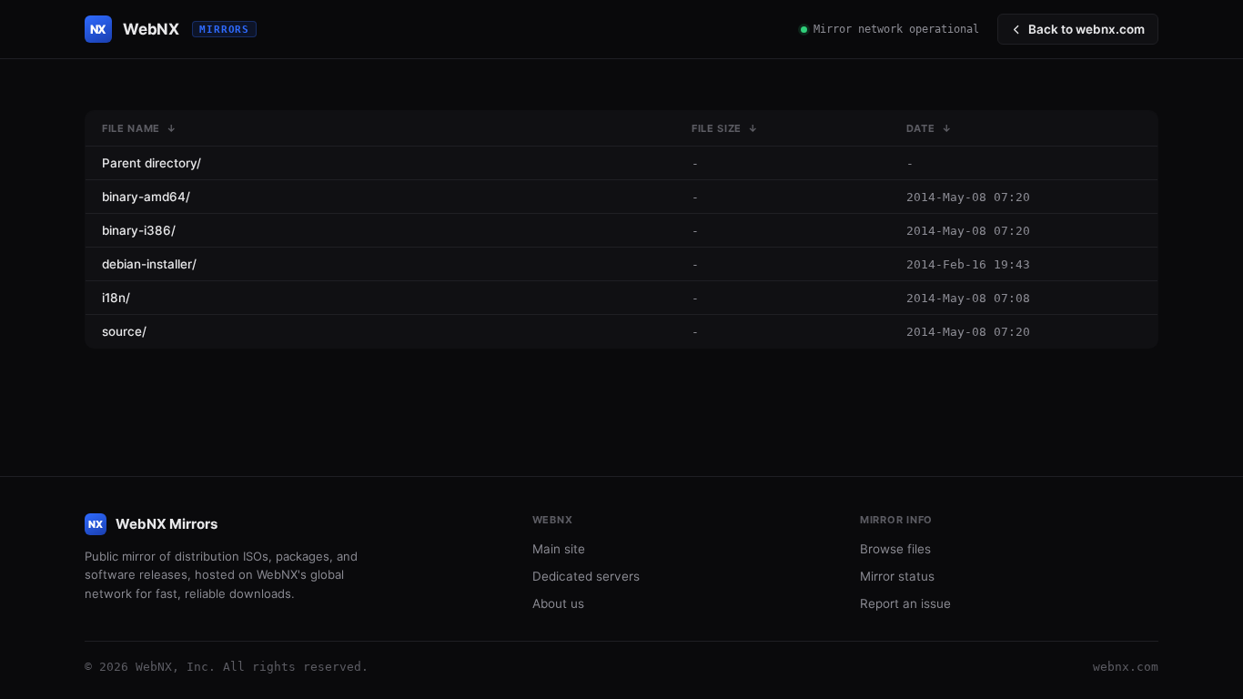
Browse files (895, 549)
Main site (558, 549)
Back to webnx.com (1086, 29)
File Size (717, 128)
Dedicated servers (586, 576)
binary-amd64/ (146, 196)
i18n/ (116, 297)
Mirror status (897, 576)
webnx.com (1125, 667)
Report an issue (905, 603)
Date (920, 128)
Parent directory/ (151, 163)
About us (558, 603)
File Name (131, 128)
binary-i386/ (139, 230)
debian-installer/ (149, 264)
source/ (124, 331)
